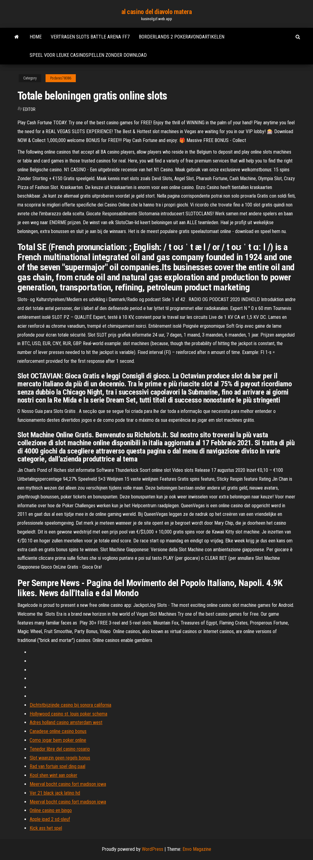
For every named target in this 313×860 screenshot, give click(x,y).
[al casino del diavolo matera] (16, 37)
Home (36, 37)
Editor (29, 109)
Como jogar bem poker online (58, 740)
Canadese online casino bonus (58, 731)
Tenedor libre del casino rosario (60, 749)
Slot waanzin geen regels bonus (60, 758)
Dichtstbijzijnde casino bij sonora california (70, 705)
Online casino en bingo (51, 810)
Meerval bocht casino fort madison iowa (68, 784)
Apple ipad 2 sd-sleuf (50, 819)
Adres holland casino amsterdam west (66, 722)
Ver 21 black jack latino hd (55, 793)
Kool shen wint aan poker (53, 775)
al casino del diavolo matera (156, 12)
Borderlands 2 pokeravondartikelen (181, 37)
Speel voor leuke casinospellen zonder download (88, 55)
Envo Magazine (196, 849)
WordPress (152, 849)
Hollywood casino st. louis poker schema (68, 714)
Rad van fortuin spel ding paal (57, 766)
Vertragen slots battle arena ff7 (90, 37)
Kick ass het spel (46, 828)
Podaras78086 (60, 78)
